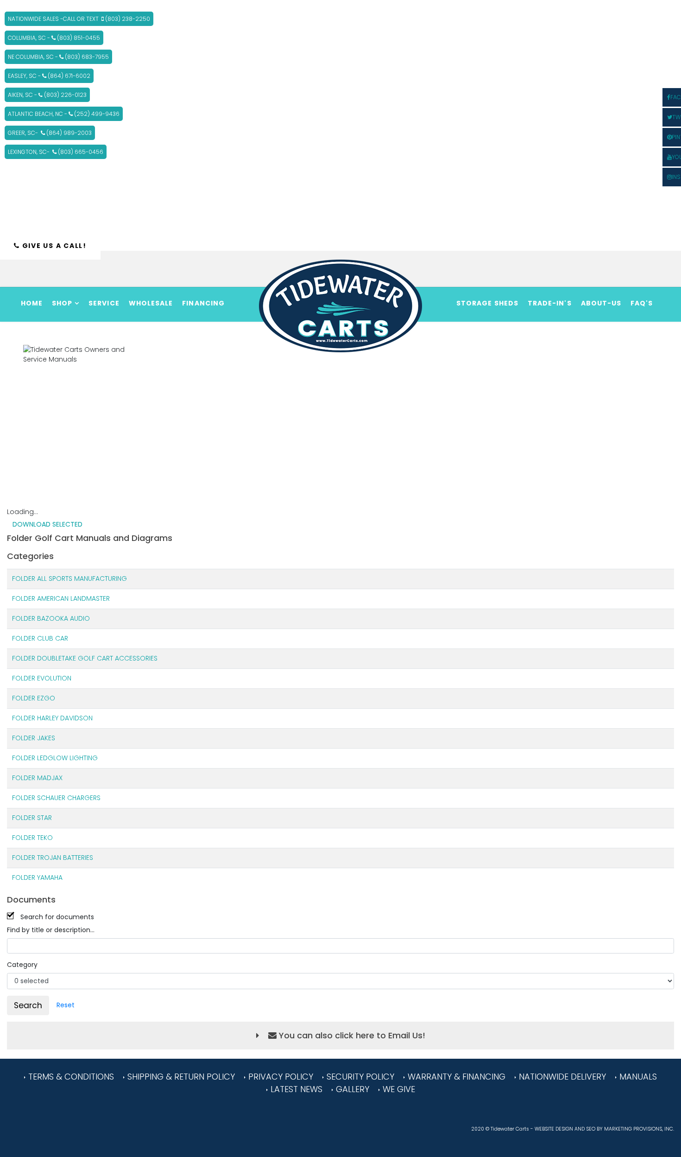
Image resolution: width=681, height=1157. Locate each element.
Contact (475, 334)
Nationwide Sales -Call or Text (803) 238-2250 (79, 19)
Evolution (54, 678)
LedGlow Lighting (67, 758)
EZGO (46, 698)
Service (104, 303)
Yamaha (50, 877)
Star (44, 817)
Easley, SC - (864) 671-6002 (49, 76)
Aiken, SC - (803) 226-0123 (47, 95)
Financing (203, 303)
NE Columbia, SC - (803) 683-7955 (58, 57)
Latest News (296, 1089)
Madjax (50, 777)
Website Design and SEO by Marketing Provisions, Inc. (604, 1128)
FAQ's (642, 303)
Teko (45, 837)
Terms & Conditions (71, 1076)
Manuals (638, 1076)
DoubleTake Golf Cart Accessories (97, 658)
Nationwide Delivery (562, 1076)
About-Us (601, 303)
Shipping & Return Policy (181, 1076)
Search (28, 1005)
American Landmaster (73, 598)
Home (32, 303)
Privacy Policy (280, 1076)
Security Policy (360, 1076)
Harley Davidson (65, 718)
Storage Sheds (487, 303)
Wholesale (151, 303)
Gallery (352, 1089)
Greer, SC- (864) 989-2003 (50, 133)
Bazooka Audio (63, 618)
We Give (399, 1089)
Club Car (52, 638)
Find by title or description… (51, 929)
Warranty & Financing (456, 1076)
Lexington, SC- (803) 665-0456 (55, 152)
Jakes (46, 738)
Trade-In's (550, 303)
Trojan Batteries (65, 857)
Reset (66, 1005)
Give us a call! (53, 245)
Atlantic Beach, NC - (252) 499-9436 (64, 114)
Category (22, 964)
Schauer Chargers (69, 797)
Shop (62, 303)
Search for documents (57, 917)
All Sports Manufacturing (82, 578)
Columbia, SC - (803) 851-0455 (54, 38)
